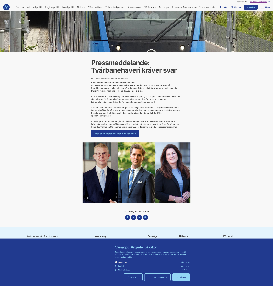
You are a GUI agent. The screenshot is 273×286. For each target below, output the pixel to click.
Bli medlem (250, 7)
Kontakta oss (134, 7)
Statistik (121, 266)
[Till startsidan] (6, 7)
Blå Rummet (150, 7)
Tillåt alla (182, 277)
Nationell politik (34, 7)
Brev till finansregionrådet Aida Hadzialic (115, 133)
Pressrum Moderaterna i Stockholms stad (194, 7)
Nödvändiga (122, 262)
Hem (92, 78)
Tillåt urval (134, 277)
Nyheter (81, 7)
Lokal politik (68, 7)
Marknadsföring (124, 270)
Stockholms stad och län (258, 2)
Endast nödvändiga (159, 277)
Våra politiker (95, 7)
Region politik (52, 7)
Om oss (20, 7)
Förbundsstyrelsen (115, 7)
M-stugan (164, 7)
